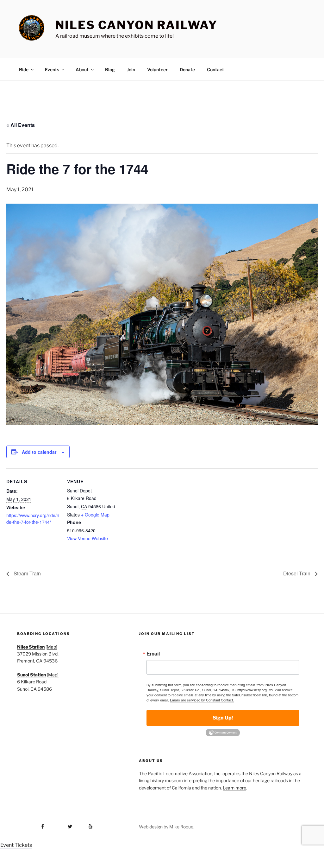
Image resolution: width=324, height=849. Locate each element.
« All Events (20, 125)
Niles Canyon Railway (136, 25)
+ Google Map (95, 514)
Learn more (234, 787)
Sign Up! (223, 718)
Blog (110, 69)
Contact (215, 69)
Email (153, 653)
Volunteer (157, 69)
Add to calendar (39, 452)
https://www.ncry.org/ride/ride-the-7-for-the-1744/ (32, 518)
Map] (52, 646)
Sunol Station (31, 674)
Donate (187, 69)
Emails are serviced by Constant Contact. (202, 699)
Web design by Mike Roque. (166, 826)
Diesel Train (297, 573)
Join (131, 69)
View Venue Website (87, 538)
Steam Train (26, 573)
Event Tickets (16, 845)
